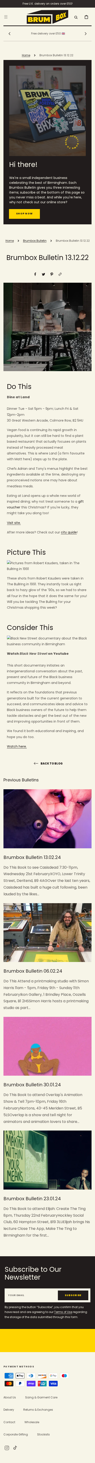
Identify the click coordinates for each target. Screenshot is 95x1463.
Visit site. (14, 522)
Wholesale (31, 1422)
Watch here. (17, 746)
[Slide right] (86, 34)
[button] (6, 17)
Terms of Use (63, 1312)
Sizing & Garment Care (41, 1397)
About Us (9, 1397)
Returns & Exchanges (38, 1410)
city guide (69, 532)
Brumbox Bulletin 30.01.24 (32, 1084)
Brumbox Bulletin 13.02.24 (32, 857)
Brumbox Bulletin (35, 241)
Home (26, 55)
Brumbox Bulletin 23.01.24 (32, 1198)
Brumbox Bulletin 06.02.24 (32, 971)
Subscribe (73, 1295)
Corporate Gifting (15, 1434)
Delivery (8, 1410)
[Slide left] (9, 34)
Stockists (43, 1434)
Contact (9, 1422)
